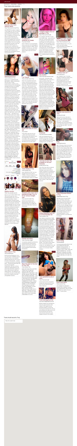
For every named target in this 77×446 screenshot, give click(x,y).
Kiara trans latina (62, 282)
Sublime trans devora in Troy (64, 112)
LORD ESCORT (7, 1)
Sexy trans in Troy (10, 252)
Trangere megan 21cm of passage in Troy (46, 32)
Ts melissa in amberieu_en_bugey (28, 39)
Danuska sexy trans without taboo (10, 25)
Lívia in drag (60, 240)
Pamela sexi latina (27, 238)
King (58, 141)
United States (14, 4)
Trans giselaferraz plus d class (46, 277)
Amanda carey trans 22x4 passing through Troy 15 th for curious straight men (30, 195)
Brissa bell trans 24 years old (29, 129)
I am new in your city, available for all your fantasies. (45, 162)
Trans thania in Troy (28, 168)
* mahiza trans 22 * (62, 72)
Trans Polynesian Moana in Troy (64, 194)
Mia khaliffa (42, 75)
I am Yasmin (25, 77)
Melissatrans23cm (10, 76)
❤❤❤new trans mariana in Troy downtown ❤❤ (64, 39)
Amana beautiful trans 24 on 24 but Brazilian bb (46, 213)
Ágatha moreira (9, 191)
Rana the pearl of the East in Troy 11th (30, 264)
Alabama (19, 4)
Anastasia (42, 133)
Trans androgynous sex (46, 300)
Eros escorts (7, 4)
